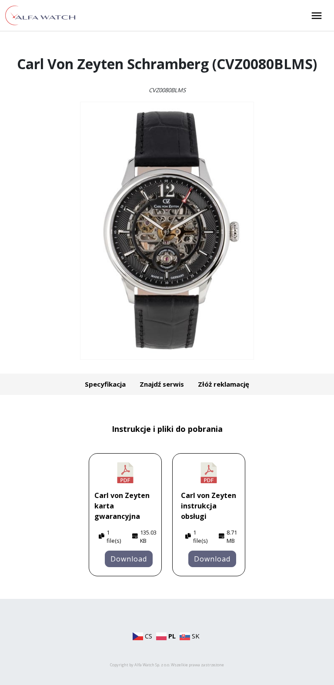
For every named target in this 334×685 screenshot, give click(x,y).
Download (128, 559)
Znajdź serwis (162, 384)
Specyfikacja (105, 384)
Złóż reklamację (223, 384)
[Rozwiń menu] (316, 15)
